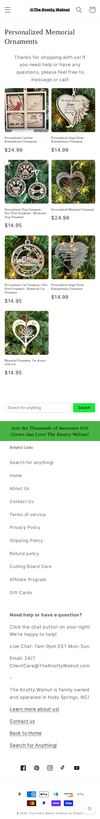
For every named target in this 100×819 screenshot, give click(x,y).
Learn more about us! (34, 709)
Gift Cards (21, 592)
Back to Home (26, 733)
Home (16, 475)
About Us (20, 488)
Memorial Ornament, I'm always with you (25, 362)
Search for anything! (32, 462)
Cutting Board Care (31, 566)
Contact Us (22, 501)
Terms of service (28, 514)
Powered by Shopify (69, 813)
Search (84, 408)
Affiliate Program (28, 579)
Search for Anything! (33, 745)
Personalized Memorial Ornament (72, 209)
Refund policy (24, 553)
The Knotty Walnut (42, 813)
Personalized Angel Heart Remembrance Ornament (67, 139)
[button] (7, 9)
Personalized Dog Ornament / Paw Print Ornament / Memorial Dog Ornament (25, 213)
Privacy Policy (25, 527)
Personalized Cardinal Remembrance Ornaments (21, 139)
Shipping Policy (26, 540)
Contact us (22, 721)
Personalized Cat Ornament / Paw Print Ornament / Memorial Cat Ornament (26, 288)
